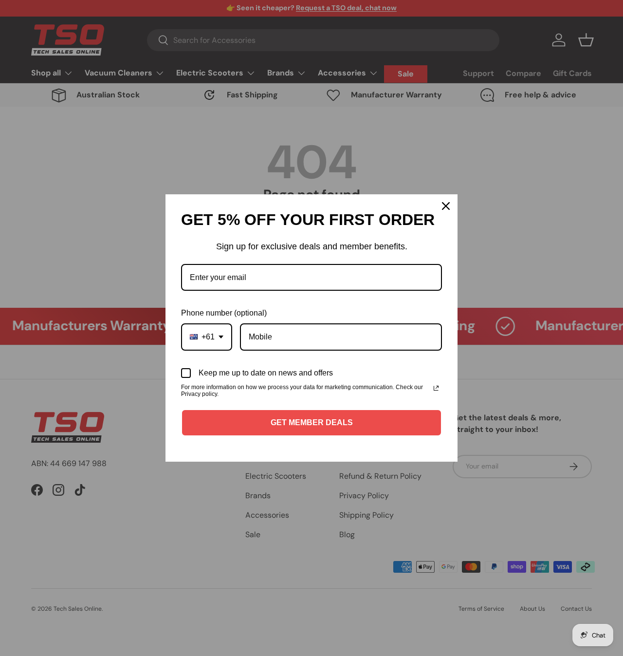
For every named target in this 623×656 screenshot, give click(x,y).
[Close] (446, 206)
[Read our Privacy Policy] (436, 388)
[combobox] (206, 336)
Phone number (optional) (224, 313)
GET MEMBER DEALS (312, 422)
